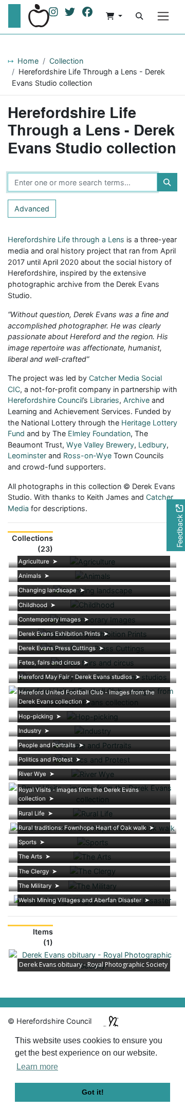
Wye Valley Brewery (100, 444)
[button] (114, 16)
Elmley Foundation (99, 433)
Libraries (104, 400)
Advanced (31, 208)
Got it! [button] (93, 1092)
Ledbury (152, 444)
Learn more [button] (37, 1066)
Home (28, 60)
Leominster (27, 455)
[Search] (139, 16)
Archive (136, 400)
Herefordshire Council (45, 400)
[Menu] (163, 16)
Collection (66, 60)
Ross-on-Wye (87, 455)
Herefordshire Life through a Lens (66, 239)
